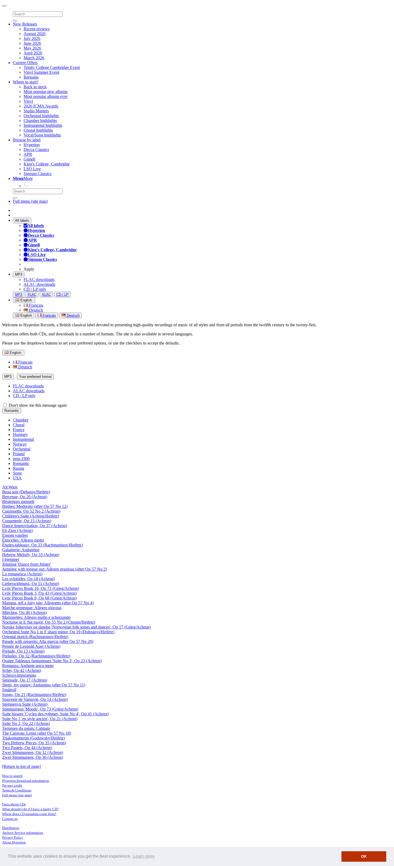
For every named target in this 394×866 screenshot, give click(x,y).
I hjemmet (10, 559)
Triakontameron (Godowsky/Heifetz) (33, 738)
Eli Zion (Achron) (17, 530)
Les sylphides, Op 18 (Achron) (28, 578)
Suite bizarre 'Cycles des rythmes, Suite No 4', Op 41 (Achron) (55, 714)
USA (17, 478)
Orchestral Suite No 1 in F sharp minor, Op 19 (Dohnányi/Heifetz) (58, 632)
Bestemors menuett (18, 501)
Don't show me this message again (37, 405)
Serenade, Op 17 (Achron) (24, 680)
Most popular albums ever (46, 96)
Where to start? (25, 82)
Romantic (11, 411)
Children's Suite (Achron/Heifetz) (30, 516)
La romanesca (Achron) (22, 574)
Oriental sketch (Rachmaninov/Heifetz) (35, 636)
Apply (29, 269)
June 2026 (32, 43)
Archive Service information (22, 833)
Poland (19, 453)
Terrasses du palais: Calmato (26, 728)
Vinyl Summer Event (41, 72)
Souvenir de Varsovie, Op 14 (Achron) (35, 699)
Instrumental (23, 439)
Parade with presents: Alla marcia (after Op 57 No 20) (47, 641)
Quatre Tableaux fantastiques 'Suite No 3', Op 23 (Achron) (52, 660)
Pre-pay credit (12, 785)
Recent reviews (37, 29)
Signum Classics (37, 173)
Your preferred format (35, 377)
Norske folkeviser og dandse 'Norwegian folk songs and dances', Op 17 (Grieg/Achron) (76, 627)
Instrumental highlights (43, 125)
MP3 (18, 274)
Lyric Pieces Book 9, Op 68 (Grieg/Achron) (39, 598)
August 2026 (35, 33)
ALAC (46, 295)
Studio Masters (36, 111)
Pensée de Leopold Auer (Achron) (31, 646)
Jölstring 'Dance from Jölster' (26, 564)
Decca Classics (36, 149)
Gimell (29, 159)
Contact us (10, 819)
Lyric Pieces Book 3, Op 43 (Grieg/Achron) (39, 593)
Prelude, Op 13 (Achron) (23, 651)
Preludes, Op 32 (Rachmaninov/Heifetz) (36, 656)
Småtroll (9, 689)
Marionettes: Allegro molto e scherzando (36, 617)
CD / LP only (35, 289)
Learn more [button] (144, 856)
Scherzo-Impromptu (19, 675)
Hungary (20, 434)
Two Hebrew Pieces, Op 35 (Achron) (34, 743)
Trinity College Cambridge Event (52, 67)
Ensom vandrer (15, 535)
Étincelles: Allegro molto (23, 540)
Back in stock (35, 86)
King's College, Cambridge (47, 164)
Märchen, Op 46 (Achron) (24, 612)
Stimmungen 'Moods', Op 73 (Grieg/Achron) (40, 709)
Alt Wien (9, 487)
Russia (18, 468)
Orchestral (21, 449)
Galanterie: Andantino (20, 549)
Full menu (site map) (30, 201)
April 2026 (33, 53)
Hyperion (32, 144)
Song (17, 473)
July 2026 (32, 38)
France (18, 429)
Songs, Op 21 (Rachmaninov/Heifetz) (34, 694)
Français (35, 305)
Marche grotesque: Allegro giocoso (31, 607)
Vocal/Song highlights (42, 135)
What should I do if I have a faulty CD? (30, 809)
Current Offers (25, 62)
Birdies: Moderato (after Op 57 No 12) (35, 506)
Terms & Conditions (16, 790)
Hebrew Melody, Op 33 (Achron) (30, 554)
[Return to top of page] (21, 766)
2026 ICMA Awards (41, 106)
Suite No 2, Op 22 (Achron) (26, 723)
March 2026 (34, 57)
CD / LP (62, 295)
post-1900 (21, 458)
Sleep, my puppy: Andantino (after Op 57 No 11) (43, 685)
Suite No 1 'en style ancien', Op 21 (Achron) (39, 718)
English (25, 315)
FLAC (32, 295)
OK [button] (364, 856)
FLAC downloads (39, 279)
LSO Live (32, 168)
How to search (12, 776)
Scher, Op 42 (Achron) (21, 670)
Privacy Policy (12, 837)
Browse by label (26, 140)
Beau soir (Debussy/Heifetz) (26, 492)
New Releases (25, 24)
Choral (18, 425)
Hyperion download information (25, 781)
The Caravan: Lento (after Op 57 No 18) (36, 733)
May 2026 (32, 48)
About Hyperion (14, 842)
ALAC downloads (39, 284)
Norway (20, 444)
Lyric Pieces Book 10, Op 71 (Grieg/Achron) (40, 588)
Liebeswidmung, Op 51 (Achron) (30, 583)
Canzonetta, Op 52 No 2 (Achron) (31, 511)
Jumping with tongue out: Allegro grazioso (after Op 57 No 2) (54, 569)
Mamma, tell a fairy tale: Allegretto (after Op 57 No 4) (48, 603)
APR (28, 154)
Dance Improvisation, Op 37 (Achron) (34, 525)
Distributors (10, 828)
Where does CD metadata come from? (29, 814)
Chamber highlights (40, 120)
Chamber (20, 420)
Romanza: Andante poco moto (28, 665)
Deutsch (35, 310)
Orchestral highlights (41, 115)
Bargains (31, 77)
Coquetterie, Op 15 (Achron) (26, 521)
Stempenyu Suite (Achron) (24, 704)
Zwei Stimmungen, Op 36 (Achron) (32, 757)
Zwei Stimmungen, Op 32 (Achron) (32, 752)
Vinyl (28, 101)
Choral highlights (38, 130)
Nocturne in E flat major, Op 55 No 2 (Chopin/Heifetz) (48, 622)
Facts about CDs (14, 804)
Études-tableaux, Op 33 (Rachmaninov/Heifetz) (42, 545)
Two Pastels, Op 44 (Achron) (27, 747)
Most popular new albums (46, 91)
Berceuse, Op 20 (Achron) (24, 496)
